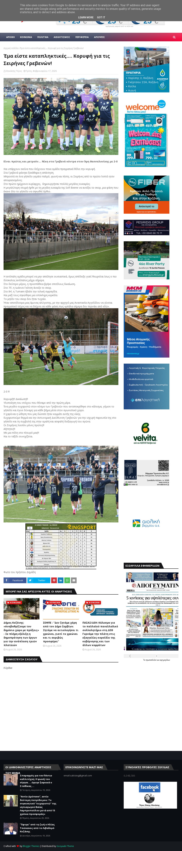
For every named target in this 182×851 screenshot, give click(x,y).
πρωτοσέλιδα (151, 660)
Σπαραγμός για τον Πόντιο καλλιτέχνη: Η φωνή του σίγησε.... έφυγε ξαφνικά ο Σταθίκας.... (36, 781)
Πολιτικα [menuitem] (42, 37)
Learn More (85, 17)
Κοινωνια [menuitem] (26, 37)
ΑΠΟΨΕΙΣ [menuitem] (99, 37)
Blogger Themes (31, 846)
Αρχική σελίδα (11, 48)
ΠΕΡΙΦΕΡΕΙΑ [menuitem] (82, 37)
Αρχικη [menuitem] (10, 37)
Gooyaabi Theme (65, 846)
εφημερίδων (165, 660)
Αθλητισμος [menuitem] (62, 37)
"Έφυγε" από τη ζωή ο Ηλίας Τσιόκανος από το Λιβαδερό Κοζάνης (37, 828)
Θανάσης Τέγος (14, 70)
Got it (101, 17)
